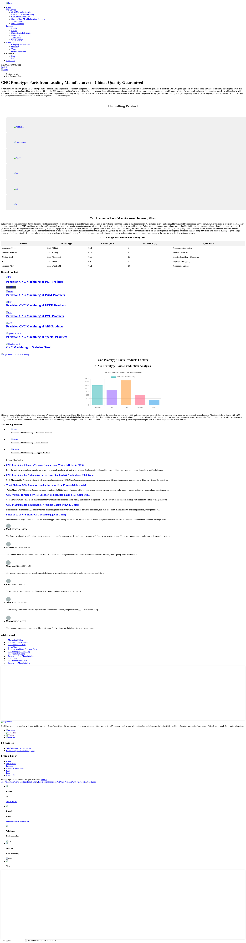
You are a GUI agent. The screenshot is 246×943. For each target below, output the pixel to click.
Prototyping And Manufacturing (21, 656)
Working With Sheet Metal (75, 782)
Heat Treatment (17, 24)
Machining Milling (15, 640)
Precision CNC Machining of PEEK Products (36, 305)
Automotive (16, 35)
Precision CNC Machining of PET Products (34, 281)
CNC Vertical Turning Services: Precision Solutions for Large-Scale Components (48, 494)
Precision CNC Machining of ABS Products (34, 326)
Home (8, 7)
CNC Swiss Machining (20, 17)
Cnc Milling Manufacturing (19, 651)
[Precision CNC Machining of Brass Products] (14, 439)
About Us (10, 42)
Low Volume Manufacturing (22, 14)
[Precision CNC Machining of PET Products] (8, 277)
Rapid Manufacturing (46, 782)
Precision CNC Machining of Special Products (36, 336)
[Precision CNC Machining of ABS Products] (9, 323)
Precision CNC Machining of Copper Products (30, 453)
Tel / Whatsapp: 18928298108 (18, 748)
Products (9, 26)
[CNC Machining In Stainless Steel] (13, 344)
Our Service (11, 10)
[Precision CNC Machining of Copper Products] (15, 449)
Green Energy (17, 40)
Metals (14, 28)
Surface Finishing (18, 21)
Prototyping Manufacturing (19, 663)
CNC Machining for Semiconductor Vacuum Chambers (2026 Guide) (42, 504)
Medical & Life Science (20, 33)
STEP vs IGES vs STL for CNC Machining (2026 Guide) (36, 514)
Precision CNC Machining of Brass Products (29, 443)
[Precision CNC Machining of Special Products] (13, 333)
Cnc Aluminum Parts (16, 654)
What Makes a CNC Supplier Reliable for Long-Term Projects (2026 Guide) (46, 485)
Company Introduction (20, 44)
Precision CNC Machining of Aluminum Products (31, 433)
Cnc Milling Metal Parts (17, 661)
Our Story (15, 47)
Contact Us (10, 60)
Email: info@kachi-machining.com (20, 750)
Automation (16, 37)
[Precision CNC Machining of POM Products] (9, 291)
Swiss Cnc (12, 647)
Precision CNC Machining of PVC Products (35, 316)
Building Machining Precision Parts (22, 649)
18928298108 (11, 801)
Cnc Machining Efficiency (18, 642)
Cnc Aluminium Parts (16, 644)
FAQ (13, 58)
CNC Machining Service (21, 12)
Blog (13, 56)
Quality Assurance (18, 51)
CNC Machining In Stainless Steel (28, 347)
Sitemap (44, 779)
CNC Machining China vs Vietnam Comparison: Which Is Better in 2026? (45, 465)
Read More (11, 287)
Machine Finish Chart (28, 782)
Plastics (14, 30)
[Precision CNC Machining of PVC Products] (9, 312)
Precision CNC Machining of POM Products (35, 295)
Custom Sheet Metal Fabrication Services (28, 19)
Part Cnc (60, 782)
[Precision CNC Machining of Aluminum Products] (16, 429)
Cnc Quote (12, 658)
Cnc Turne (91, 782)
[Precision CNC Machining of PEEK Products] (9, 302)
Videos (14, 49)
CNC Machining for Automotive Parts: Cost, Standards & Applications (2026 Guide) (50, 475)
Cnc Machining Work (10, 782)
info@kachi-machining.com (17, 821)
